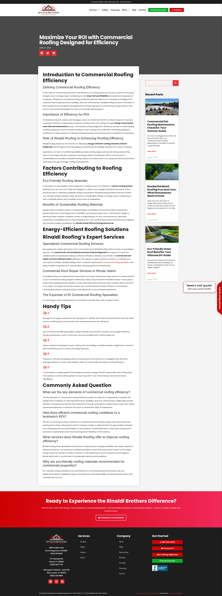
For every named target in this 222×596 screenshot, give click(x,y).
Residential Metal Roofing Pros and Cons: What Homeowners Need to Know (161, 191)
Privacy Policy (140, 593)
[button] (41, 53)
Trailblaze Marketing (176, 593)
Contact (142, 10)
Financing (115, 10)
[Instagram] (56, 581)
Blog (134, 10)
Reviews (122, 558)
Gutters (83, 552)
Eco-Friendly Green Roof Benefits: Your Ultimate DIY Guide (159, 252)
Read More (151, 151)
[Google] (62, 581)
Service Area (123, 552)
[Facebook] (50, 581)
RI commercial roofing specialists (115, 262)
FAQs (121, 547)
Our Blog (122, 563)
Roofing (83, 542)
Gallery (105, 10)
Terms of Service (153, 593)
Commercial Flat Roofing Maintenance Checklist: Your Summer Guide (160, 126)
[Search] (176, 83)
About (124, 10)
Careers (122, 573)
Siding (82, 547)
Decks (82, 558)
